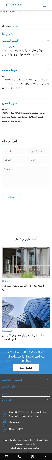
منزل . (8, 26)
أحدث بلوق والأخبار (26, 239)
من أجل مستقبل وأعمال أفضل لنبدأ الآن (26, 358)
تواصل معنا (26, 367)
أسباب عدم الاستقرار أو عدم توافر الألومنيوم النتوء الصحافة (23, 337)
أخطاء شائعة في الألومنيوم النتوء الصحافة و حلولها (23, 287)
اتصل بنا (16, 26)
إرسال (11, 196)
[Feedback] (32, 456)
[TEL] (19, 456)
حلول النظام (8, 386)
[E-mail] (6, 456)
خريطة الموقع (17, 448)
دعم (4, 393)
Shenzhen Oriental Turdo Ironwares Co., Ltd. (19, 440)
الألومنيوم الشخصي (12, 379)
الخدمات (7, 400)
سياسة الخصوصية (31, 448)
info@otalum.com (16, 422)
